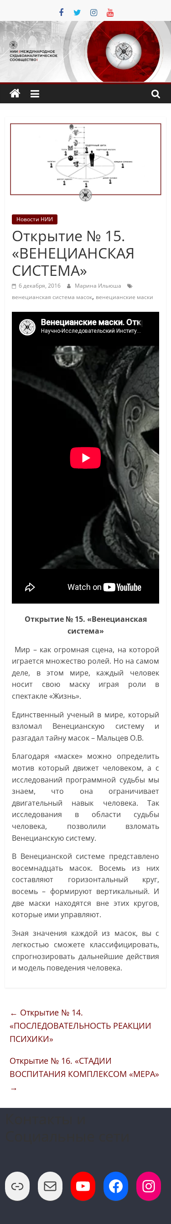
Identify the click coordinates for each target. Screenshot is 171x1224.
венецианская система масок (52, 297)
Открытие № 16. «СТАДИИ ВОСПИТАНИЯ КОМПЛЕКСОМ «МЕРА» (84, 1073)
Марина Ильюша (99, 285)
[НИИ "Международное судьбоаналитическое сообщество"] (15, 93)
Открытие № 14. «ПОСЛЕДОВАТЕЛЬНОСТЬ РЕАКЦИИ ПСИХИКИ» (80, 1025)
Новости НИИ (34, 219)
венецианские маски (124, 297)
